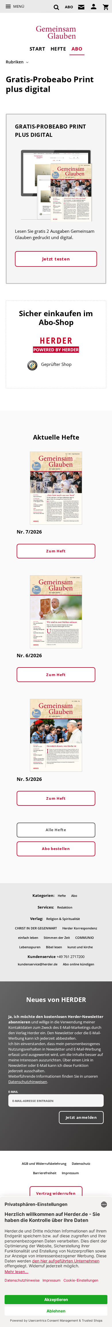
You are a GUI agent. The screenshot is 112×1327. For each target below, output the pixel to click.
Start (37, 48)
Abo (77, 48)
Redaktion (64, 907)
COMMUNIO (84, 937)
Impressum (70, 1173)
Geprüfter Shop (56, 364)
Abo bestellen (56, 848)
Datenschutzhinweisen (27, 1081)
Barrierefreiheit (44, 1173)
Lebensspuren (29, 947)
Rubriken (15, 62)
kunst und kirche (80, 947)
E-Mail (13, 1092)
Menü (18, 6)
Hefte (58, 48)
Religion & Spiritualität (63, 919)
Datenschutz (81, 1163)
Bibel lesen (54, 947)
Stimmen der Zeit (57, 937)
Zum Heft (55, 551)
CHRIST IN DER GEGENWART (36, 928)
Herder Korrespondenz (79, 928)
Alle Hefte (56, 829)
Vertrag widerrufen (56, 1193)
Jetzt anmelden (81, 1117)
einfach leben (28, 937)
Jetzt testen (56, 259)
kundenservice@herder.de (37, 964)
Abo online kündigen (78, 964)
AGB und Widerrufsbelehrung (44, 1163)
